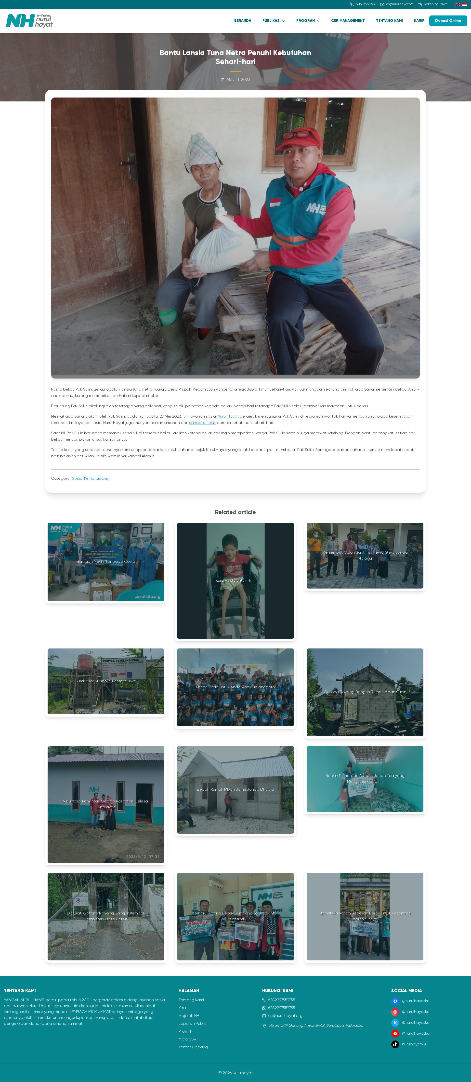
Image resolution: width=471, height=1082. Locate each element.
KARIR (419, 21)
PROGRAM (305, 21)
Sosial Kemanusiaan (90, 479)
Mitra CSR (187, 1039)
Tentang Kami (191, 1000)
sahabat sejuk (202, 423)
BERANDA (242, 21)
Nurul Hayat (228, 417)
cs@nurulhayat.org (285, 1016)
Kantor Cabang (193, 1047)
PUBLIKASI (271, 21)
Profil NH (186, 1032)
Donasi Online (448, 21)
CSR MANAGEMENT (348, 21)
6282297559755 (281, 1000)
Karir (182, 1008)
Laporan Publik (192, 1024)
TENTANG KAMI (389, 21)
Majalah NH (189, 1016)
